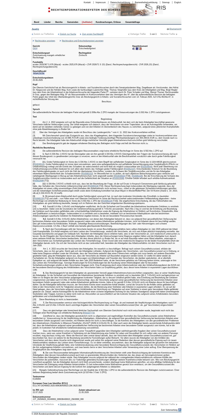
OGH (35, 48)
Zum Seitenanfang (169, 410)
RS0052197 (129, 169)
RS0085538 (93, 186)
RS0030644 (146, 166)
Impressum (100, 2)
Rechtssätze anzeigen (45, 41)
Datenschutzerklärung (119, 2)
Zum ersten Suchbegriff (91, 34)
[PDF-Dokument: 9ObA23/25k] (140, 48)
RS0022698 (118, 178)
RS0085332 (87, 173)
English (177, 2)
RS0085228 (137, 176)
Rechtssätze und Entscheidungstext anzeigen (82, 41)
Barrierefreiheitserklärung (145, 2)
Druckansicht (174, 29)
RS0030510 (38, 164)
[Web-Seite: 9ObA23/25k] (133, 48)
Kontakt (86, 2)
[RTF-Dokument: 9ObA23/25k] (137, 48)
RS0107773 (88, 313)
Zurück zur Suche (67, 34)
